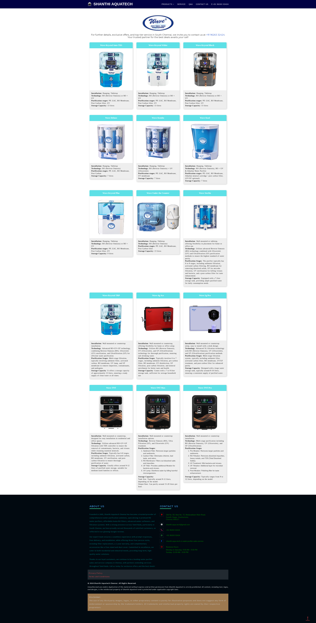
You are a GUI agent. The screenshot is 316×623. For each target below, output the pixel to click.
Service (181, 4)
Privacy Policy (96, 573)
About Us (96, 506)
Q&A (191, 4)
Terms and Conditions (99, 576)
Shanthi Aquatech (113, 4)
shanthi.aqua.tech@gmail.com (178, 525)
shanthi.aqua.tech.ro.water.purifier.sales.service (184, 541)
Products (167, 4)
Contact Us (202, 4)
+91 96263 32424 (220, 4)
